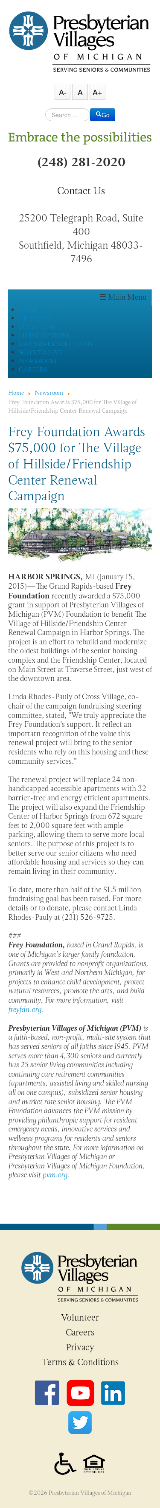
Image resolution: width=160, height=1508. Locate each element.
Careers (80, 1332)
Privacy (80, 1347)
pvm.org (54, 1175)
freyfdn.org (24, 1009)
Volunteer (80, 1317)
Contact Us (81, 191)
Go (106, 115)
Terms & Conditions (80, 1362)
